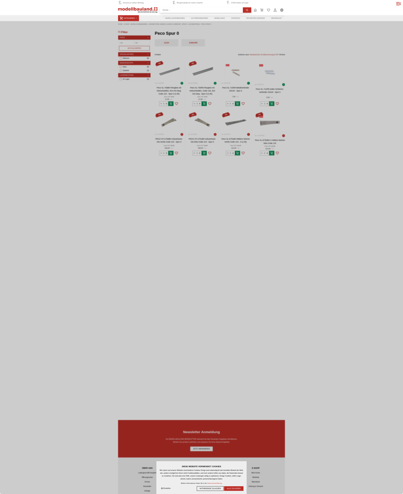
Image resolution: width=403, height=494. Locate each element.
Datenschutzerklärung (214, 483)
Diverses (235, 18)
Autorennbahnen (199, 18)
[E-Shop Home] (137, 10)
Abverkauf (276, 18)
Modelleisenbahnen (175, 18)
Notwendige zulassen (210, 488)
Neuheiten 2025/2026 (255, 18)
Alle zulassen (234, 488)
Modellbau (219, 18)
